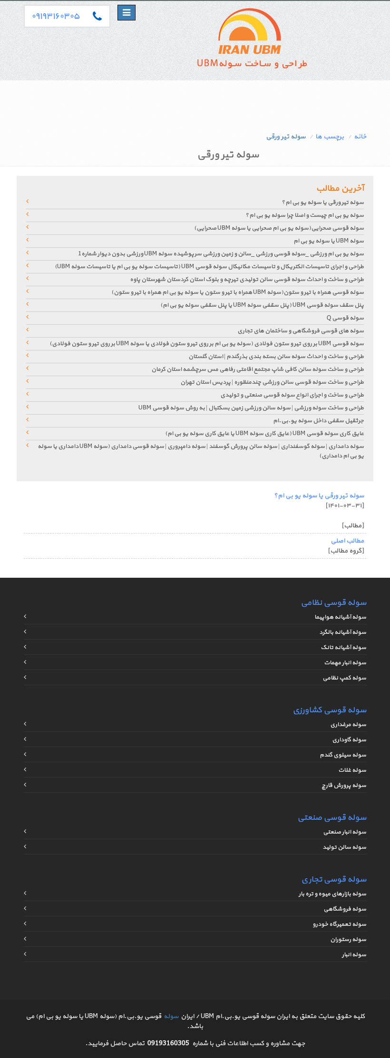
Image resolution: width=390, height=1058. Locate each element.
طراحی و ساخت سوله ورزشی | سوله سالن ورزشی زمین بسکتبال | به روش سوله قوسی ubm (251, 408)
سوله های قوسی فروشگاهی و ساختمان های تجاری (300, 331)
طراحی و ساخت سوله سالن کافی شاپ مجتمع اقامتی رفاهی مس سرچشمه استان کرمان (257, 369)
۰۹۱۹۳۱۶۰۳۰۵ (55, 16)
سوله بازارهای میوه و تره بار (332, 894)
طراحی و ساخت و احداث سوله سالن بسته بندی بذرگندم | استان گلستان (276, 356)
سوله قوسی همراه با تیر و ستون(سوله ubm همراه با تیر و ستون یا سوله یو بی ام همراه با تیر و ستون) (237, 292)
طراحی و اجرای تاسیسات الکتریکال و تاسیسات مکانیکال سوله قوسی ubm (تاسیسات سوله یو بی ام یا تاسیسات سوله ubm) (209, 267)
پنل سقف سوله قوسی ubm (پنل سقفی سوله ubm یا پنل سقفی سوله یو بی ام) (262, 305)
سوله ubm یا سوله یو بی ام (328, 241)
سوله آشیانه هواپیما (340, 617)
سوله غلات (352, 770)
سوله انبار (354, 955)
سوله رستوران (348, 939)
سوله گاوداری (349, 740)
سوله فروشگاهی (344, 909)
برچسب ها (329, 137)
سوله (171, 1016)
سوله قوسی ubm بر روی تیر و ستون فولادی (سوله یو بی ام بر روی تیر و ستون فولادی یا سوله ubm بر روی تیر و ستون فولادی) (206, 344)
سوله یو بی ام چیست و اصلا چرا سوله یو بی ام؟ (304, 215)
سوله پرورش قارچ (344, 785)
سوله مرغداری (348, 724)
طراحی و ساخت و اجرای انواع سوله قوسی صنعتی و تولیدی (292, 395)
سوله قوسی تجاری (333, 879)
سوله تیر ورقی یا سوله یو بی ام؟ (323, 202)
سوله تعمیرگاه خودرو (339, 924)
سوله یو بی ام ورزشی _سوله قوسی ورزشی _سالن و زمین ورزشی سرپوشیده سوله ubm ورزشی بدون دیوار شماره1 (221, 254)
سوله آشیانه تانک (343, 647)
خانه (360, 137)
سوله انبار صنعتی (344, 832)
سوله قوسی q (345, 318)
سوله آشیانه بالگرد (342, 632)
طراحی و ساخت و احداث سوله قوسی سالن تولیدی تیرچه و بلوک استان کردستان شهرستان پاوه (247, 279)
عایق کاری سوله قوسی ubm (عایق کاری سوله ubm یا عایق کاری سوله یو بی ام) (264, 433)
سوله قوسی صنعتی (331, 817)
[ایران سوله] (251, 40)
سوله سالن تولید (344, 847)
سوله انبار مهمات (345, 663)
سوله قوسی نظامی (333, 602)
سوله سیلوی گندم (343, 755)
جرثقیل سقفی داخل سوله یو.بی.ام (318, 421)
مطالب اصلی (347, 541)
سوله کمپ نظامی (344, 678)
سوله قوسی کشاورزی (329, 710)
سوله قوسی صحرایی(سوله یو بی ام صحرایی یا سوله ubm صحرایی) (279, 228)
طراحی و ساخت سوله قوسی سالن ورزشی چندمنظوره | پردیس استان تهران (272, 382)
